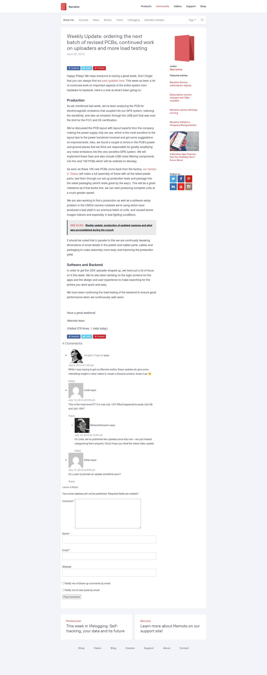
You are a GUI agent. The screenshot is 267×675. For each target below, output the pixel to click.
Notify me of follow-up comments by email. (88, 583)
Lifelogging (134, 20)
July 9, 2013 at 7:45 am (81, 365)
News (96, 20)
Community (162, 6)
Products (146, 6)
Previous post (73, 620)
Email (66, 550)
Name (66, 533)
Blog (113, 648)
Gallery (178, 6)
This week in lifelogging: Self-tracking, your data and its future (95, 629)
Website (66, 566)
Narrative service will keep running (183, 111)
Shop (203, 6)
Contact (184, 648)
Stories (108, 20)
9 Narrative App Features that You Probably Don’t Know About (183, 157)
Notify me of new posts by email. (82, 590)
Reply (71, 381)
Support (191, 6)
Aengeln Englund (93, 355)
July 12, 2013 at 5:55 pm (81, 400)
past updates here (113, 80)
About (166, 648)
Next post (145, 620)
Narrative (176, 69)
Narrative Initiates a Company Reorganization (183, 123)
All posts (83, 20)
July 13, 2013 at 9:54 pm (81, 470)
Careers (130, 648)
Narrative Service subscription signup (180, 84)
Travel (119, 20)
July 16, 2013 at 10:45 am (89, 435)
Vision (97, 648)
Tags (191, 20)
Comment (68, 501)
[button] (202, 19)
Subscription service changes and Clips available (181, 97)
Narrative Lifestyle (154, 20)
